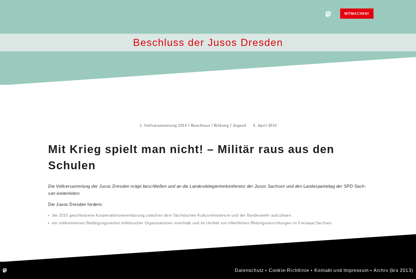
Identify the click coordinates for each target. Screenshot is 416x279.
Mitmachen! (356, 14)
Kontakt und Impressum (341, 270)
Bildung (221, 125)
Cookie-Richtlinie (289, 270)
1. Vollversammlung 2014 (163, 125)
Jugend (239, 125)
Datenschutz (249, 270)
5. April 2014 (265, 125)
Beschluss (200, 125)
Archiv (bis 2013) (393, 270)
